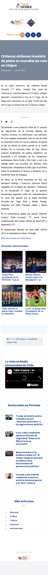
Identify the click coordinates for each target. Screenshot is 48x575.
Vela (15, 342)
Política (13, 516)
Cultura (13, 520)
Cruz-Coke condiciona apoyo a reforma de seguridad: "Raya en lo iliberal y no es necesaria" (28, 438)
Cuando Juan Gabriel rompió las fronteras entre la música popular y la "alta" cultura (29, 478)
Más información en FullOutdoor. (16, 238)
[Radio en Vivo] (22, 34)
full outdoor (21, 339)
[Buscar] (33, 34)
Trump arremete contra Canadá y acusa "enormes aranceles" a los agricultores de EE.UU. (29, 420)
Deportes (24, 117)
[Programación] (27, 34)
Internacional (16, 528)
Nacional (14, 512)
